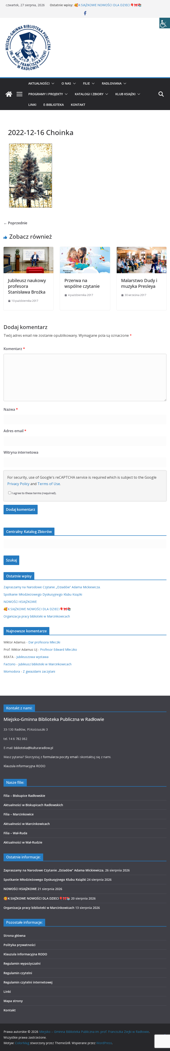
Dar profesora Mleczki (44, 642)
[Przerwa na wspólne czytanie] (85, 250)
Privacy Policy (18, 483)
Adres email (15, 430)
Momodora (12, 671)
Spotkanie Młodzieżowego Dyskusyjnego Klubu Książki (43, 594)
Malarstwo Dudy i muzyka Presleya (139, 283)
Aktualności (39, 83)
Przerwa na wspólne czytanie (82, 283)
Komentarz (14, 348)
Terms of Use (48, 483)
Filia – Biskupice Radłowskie (24, 796)
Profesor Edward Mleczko (58, 649)
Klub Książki (125, 94)
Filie (86, 83)
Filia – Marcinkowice (19, 814)
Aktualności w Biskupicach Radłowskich (33, 805)
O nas (66, 83)
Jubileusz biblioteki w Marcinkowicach (44, 664)
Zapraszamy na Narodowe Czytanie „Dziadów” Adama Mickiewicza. (52, 587)
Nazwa (11, 409)
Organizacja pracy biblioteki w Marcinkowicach (37, 616)
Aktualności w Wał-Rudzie (23, 842)
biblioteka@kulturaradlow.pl (33, 748)
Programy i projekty (45, 94)
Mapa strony (13, 1001)
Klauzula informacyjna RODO (24, 766)
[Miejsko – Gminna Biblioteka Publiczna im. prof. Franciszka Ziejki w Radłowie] (9, 94)
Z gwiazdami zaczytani (39, 671)
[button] (52, 83)
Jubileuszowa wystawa (32, 657)
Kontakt (78, 105)
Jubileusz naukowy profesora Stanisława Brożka (27, 286)
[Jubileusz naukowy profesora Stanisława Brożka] (28, 250)
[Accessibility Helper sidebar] (164, 23)
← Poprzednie (15, 223)
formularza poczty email (60, 757)
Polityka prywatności (19, 945)
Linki (32, 105)
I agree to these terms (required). (34, 493)
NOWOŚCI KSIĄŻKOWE (20, 602)
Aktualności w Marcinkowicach (27, 824)
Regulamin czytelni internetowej (28, 982)
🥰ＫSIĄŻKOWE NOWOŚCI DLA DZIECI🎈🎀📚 (107, 5)
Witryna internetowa (21, 452)
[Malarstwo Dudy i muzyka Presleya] (141, 250)
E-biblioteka (53, 105)
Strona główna (14, 935)
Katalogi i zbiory (89, 94)
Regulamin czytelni (18, 973)
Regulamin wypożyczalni (22, 963)
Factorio (9, 664)
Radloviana (112, 83)
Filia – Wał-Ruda (15, 833)
